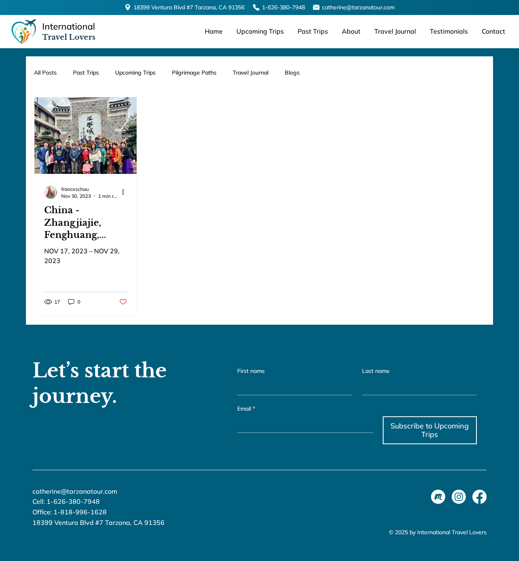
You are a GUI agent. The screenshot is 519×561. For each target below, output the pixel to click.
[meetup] (438, 497)
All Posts (45, 72)
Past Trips (86, 72)
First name (251, 371)
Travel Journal (250, 72)
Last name (376, 371)
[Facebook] (479, 497)
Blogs (292, 72)
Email (246, 408)
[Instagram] (459, 497)
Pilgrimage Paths (194, 72)
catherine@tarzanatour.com (358, 7)
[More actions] (126, 192)
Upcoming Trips (135, 72)
